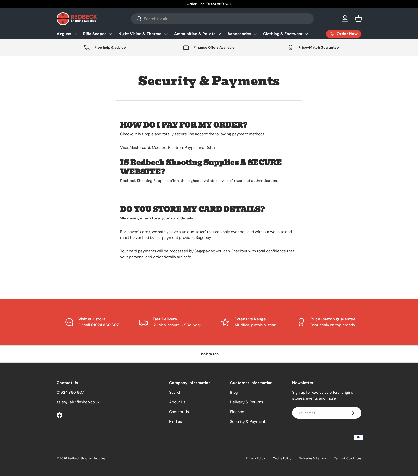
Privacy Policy (255, 458)
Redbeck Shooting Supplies (86, 458)
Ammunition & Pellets (195, 33)
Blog (234, 392)
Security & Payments (248, 421)
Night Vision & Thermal (140, 33)
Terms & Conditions (347, 458)
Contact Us (179, 411)
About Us (177, 402)
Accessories (239, 33)
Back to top (209, 354)
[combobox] (222, 18)
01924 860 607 (218, 4)
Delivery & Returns (246, 402)
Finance (237, 411)
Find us (175, 421)
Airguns (64, 33)
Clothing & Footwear (283, 33)
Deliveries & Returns (313, 458)
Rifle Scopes (95, 33)
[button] (358, 18)
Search (175, 392)
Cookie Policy (282, 458)
